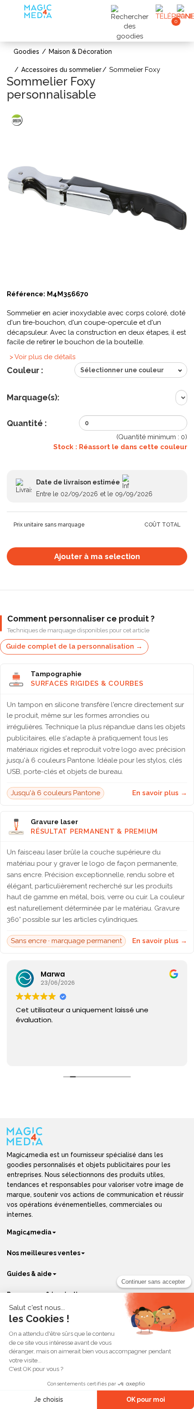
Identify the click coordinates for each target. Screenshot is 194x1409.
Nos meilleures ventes (43, 1253)
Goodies (26, 51)
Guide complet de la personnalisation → (74, 646)
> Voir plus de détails (42, 357)
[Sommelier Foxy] (97, 198)
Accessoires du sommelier (61, 69)
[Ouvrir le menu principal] (16, 13)
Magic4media (29, 1232)
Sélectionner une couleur (122, 370)
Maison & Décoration (80, 51)
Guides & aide (29, 1273)
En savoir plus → (159, 793)
